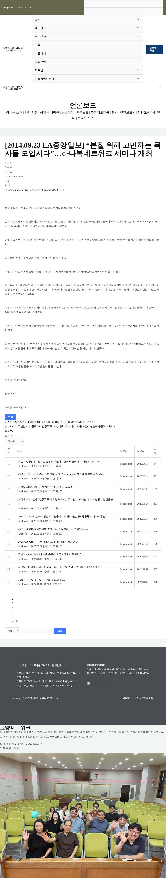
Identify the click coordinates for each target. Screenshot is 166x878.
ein (30, 7)
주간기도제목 (100, 112)
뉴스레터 (68, 112)
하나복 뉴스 (86, 118)
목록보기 (10, 431)
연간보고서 (127, 112)
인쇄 (10, 417)
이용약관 (127, 698)
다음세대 (40, 53)
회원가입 (92, 11)
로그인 (91, 3)
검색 (60, 631)
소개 (37, 19)
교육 (37, 44)
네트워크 (40, 28)
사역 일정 (31, 112)
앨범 (115, 112)
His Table (22, 7)
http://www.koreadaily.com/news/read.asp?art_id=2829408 (34, 190)
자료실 (39, 70)
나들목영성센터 (44, 78)
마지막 (15, 621)
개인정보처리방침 (144, 698)
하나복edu (8, 7)
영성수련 (40, 61)
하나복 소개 (14, 112)
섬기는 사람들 (49, 112)
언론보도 (82, 112)
